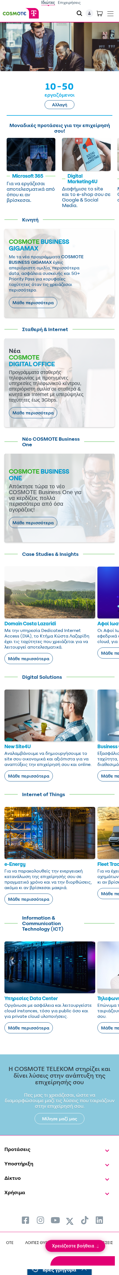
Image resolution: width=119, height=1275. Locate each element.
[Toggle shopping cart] (100, 13)
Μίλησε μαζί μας (59, 1118)
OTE (10, 1242)
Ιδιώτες (48, 2)
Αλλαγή (59, 104)
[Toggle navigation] (110, 12)
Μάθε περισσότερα (33, 302)
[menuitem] (25, 1220)
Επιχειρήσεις (69, 2)
